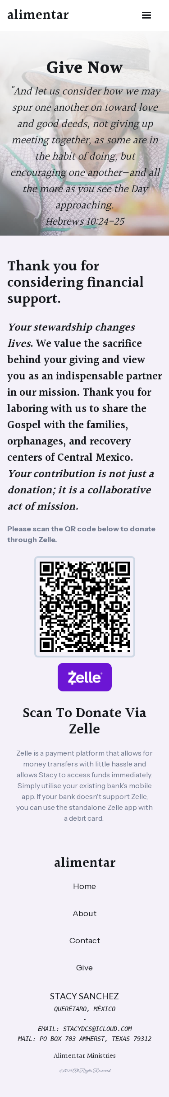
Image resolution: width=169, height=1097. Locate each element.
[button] (146, 15)
